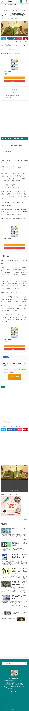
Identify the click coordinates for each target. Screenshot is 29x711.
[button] (26, 664)
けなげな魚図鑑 (7, 71)
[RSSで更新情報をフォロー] (17, 691)
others (7, 704)
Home (8, 700)
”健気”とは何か (8, 97)
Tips (21, 700)
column (21, 702)
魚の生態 (15, 386)
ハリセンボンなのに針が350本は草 (11, 95)
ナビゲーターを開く (14, 377)
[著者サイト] (11, 691)
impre (8, 702)
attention (21, 704)
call (21, 706)
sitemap (8, 706)
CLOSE (14, 92)
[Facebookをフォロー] (13, 691)
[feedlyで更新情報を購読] (15, 691)
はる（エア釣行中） (14, 678)
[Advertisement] (14, 117)
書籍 (3, 386)
